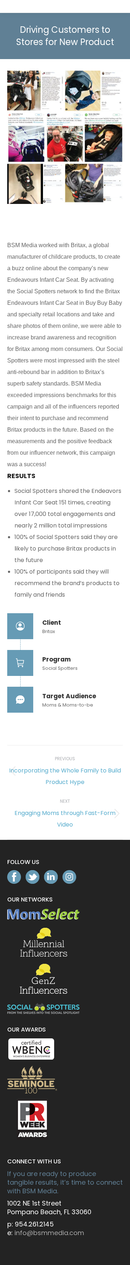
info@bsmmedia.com (49, 1232)
